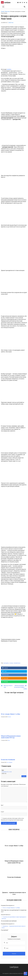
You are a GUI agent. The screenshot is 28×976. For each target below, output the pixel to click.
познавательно (17, 663)
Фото (9, 740)
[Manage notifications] (25, 973)
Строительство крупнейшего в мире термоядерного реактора (14, 917)
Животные (7, 11)
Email (2, 811)
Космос (9, 716)
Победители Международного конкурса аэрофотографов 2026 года (14, 862)
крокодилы (6, 663)
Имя (2, 805)
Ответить (24, 776)
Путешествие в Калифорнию (14, 877)
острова (11, 663)
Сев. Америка (9, 762)
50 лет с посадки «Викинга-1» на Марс (14, 845)
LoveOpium (6, 2)
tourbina (9, 69)
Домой (2, 11)
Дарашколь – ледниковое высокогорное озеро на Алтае (14, 893)
